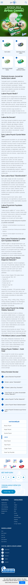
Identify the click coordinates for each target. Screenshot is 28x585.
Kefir (15, 511)
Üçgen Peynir (7, 448)
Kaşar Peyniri (7, 429)
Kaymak (16, 519)
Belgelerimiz (4, 511)
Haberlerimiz (4, 504)
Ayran (15, 509)
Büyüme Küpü (17, 517)
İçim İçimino (4, 539)
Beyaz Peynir (7, 425)
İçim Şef (3, 537)
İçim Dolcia (3, 541)
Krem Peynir (7, 441)
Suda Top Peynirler (9, 452)
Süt (15, 502)
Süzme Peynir (8, 433)
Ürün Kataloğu (4, 507)
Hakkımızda (4, 502)
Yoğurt (15, 504)
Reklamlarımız (4, 509)
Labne (6, 437)
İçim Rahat (3, 533)
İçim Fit (3, 535)
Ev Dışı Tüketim (17, 523)
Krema (15, 513)
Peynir (15, 507)
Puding (15, 521)
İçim (2, 531)
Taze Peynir (7, 444)
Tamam (22, 582)
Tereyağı (16, 515)
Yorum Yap (7, 491)
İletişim (3, 513)
